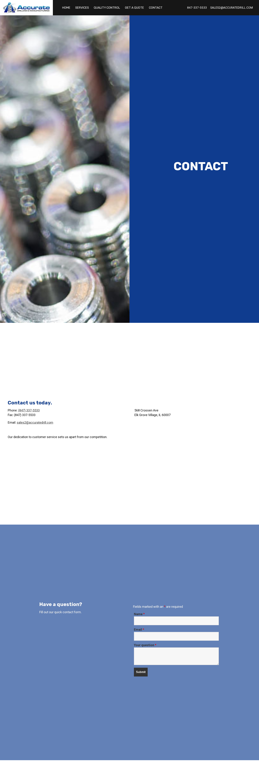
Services (82, 7)
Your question (145, 645)
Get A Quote (134, 7)
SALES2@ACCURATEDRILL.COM (231, 7)
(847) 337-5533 (29, 410)
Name (139, 614)
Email (139, 629)
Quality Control (107, 7)
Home (66, 7)
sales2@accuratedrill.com (35, 422)
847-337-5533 (197, 7)
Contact (155, 7)
